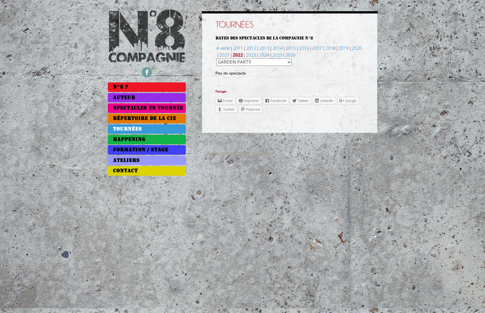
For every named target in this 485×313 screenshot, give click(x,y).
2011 (238, 48)
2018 (330, 48)
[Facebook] (147, 72)
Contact (125, 171)
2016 (304, 48)
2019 (343, 48)
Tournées (127, 129)
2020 (357, 48)
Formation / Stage (140, 150)
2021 (224, 55)
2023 (251, 55)
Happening (129, 139)
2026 (290, 55)
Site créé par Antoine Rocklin (242, 153)
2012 (251, 48)
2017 (317, 48)
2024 (264, 55)
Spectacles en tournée (148, 108)
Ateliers (126, 160)
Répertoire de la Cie (144, 118)
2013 (264, 48)
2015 (291, 48)
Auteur (124, 97)
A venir (223, 48)
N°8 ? (120, 87)
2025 (277, 55)
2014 (278, 48)
